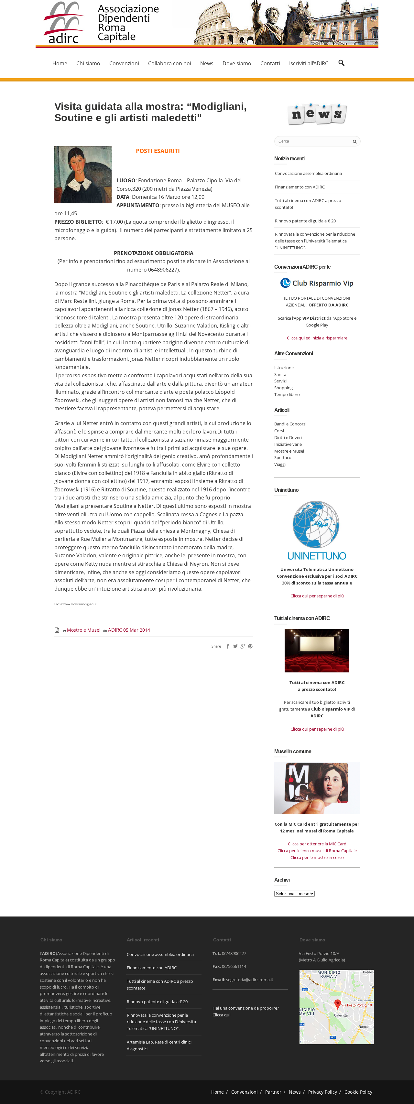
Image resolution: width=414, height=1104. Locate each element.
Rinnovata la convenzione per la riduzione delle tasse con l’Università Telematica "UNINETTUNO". (315, 241)
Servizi (280, 381)
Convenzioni (124, 63)
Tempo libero (287, 394)
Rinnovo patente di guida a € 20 (305, 221)
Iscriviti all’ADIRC (308, 63)
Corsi (279, 431)
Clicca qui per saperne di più (317, 729)
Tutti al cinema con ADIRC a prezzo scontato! (308, 204)
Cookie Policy (358, 1092)
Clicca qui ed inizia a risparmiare (317, 338)
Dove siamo (237, 63)
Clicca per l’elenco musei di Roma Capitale (317, 850)
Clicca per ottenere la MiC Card (317, 844)
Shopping (283, 388)
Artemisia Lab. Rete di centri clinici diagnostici (159, 1045)
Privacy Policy (322, 1092)
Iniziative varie (288, 444)
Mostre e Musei (84, 630)
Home (59, 63)
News (206, 63)
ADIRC (115, 630)
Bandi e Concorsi (290, 424)
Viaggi (280, 464)
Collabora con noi (169, 63)
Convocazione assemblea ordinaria (308, 173)
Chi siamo (88, 63)
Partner (273, 1092)
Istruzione (284, 367)
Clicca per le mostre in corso (317, 857)
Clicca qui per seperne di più (317, 596)
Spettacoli (283, 457)
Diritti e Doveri (288, 437)
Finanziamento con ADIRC (300, 187)
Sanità (280, 374)
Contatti (270, 63)
